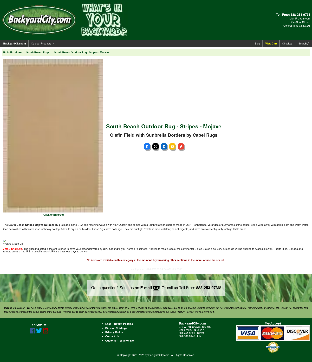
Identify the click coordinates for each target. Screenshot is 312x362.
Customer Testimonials (119, 340)
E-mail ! (150, 287)
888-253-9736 (300, 14)
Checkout (287, 43)
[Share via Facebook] (147, 146)
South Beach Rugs (38, 52)
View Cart (271, 43)
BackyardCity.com (14, 43)
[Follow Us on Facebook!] (32, 332)
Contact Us (112, 336)
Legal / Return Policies (119, 324)
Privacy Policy (114, 332)
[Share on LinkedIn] (164, 146)
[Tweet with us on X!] (39, 332)
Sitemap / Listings (116, 328)
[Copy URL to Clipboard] (181, 146)
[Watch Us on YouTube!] (45, 332)
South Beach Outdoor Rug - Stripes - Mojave (81, 52)
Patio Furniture (12, 52)
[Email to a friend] (172, 146)
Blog (257, 43)
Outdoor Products (41, 43)
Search (302, 43)
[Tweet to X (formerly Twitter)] (155, 146)
